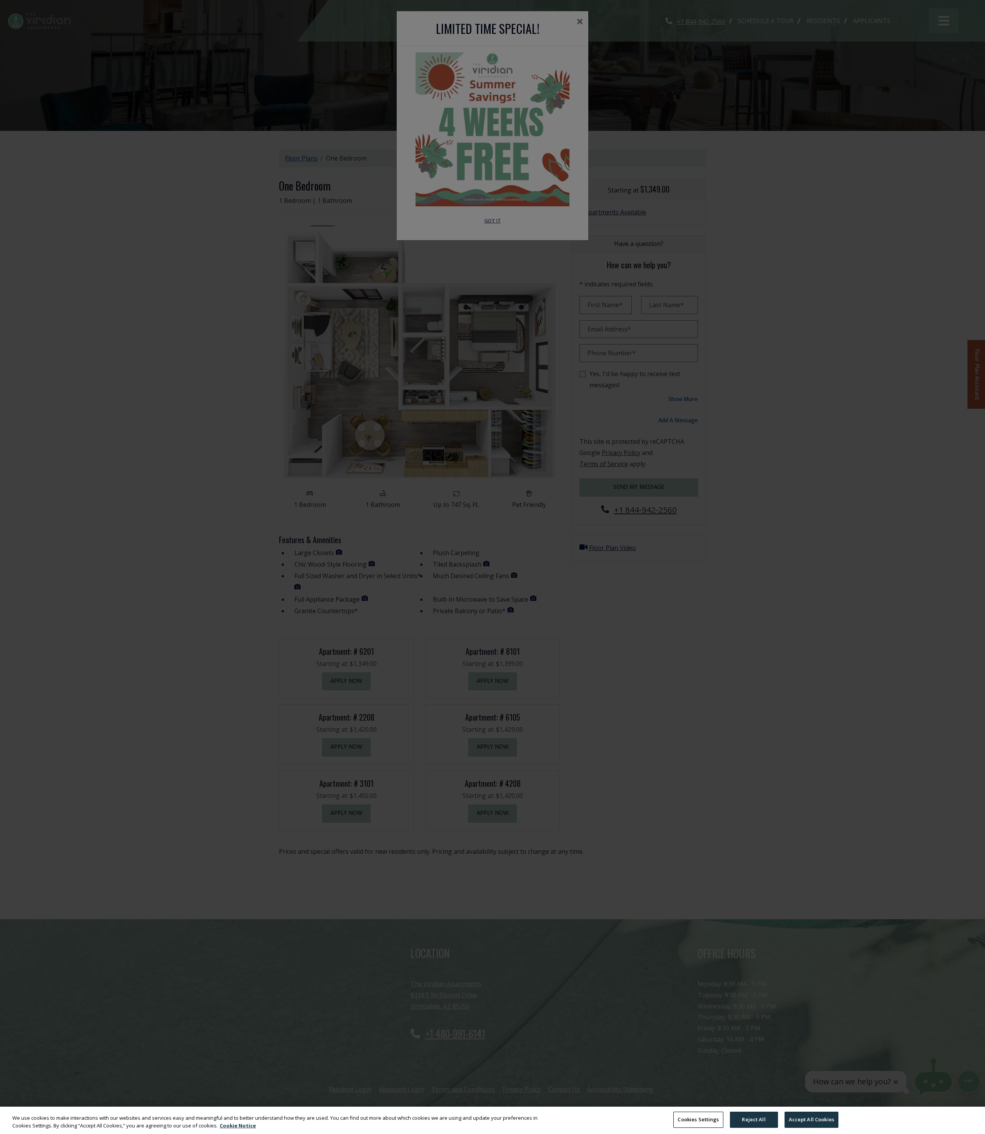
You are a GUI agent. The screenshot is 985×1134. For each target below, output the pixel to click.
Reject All (753, 1119)
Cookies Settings (698, 1119)
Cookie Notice (238, 1125)
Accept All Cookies (811, 1119)
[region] (492, 1120)
